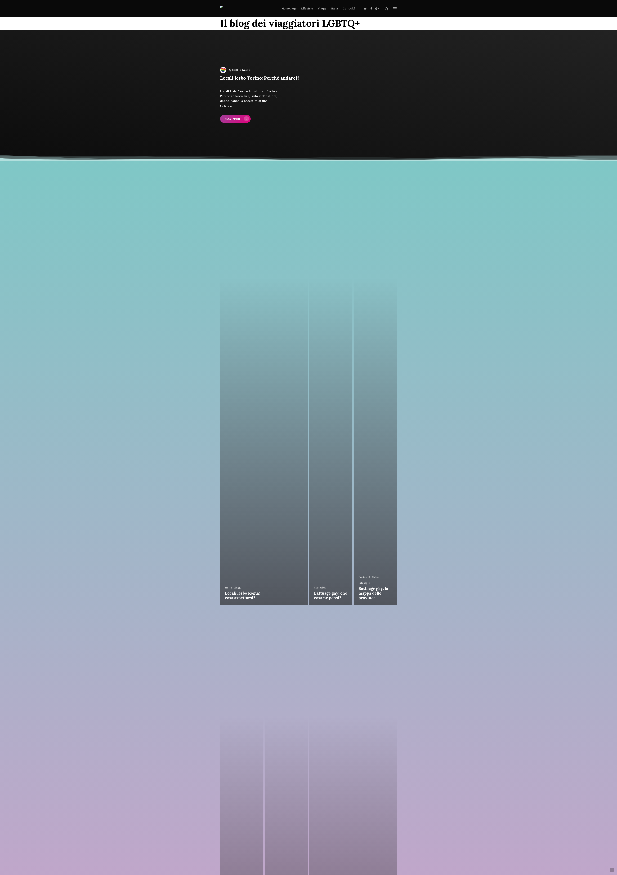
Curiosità (349, 8)
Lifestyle (307, 8)
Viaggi (322, 8)
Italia (334, 8)
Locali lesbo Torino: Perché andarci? (259, 78)
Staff (235, 69)
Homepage (289, 8)
